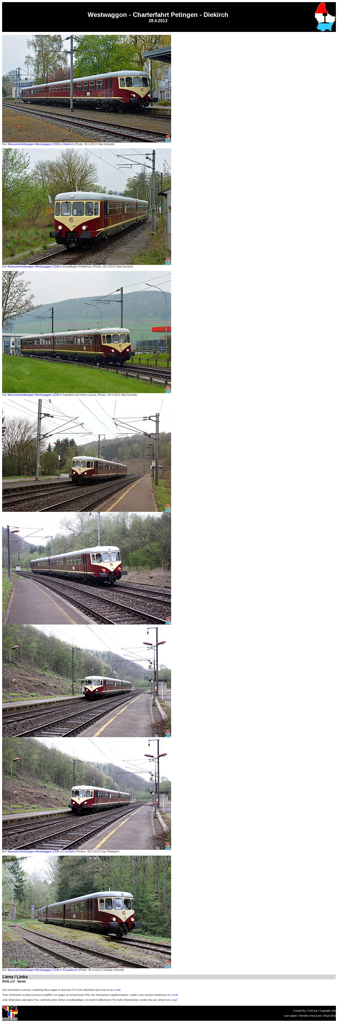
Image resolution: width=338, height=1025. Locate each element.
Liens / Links (15, 977)
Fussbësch (70, 969)
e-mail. (117, 990)
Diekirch (68, 144)
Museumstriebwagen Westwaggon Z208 (33, 144)
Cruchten (69, 851)
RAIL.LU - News (14, 981)
